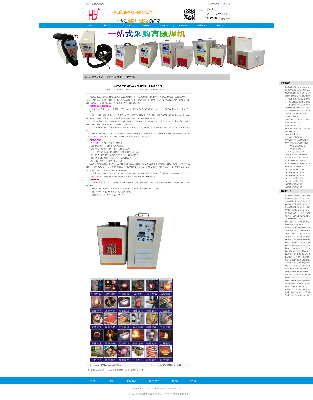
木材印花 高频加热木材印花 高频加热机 (298, 274)
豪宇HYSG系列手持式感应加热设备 (296, 143)
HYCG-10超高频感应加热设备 (294, 175)
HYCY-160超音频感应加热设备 (295, 146)
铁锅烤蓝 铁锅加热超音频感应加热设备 (297, 266)
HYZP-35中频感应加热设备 (293, 184)
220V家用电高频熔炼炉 (292, 134)
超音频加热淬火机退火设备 (293, 137)
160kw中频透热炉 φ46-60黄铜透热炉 (108, 365)
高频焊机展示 (131, 381)
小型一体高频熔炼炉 (291, 116)
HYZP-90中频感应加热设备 (293, 187)
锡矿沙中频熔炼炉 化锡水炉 (294, 219)
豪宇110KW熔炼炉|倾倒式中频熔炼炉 (297, 158)
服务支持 (183, 25)
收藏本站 (215, 4)
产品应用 (145, 25)
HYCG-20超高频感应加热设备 (294, 172)
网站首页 (92, 381)
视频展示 (201, 25)
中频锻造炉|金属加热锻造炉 (294, 166)
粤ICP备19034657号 (180, 394)
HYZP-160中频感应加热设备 (294, 178)
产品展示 (126, 25)
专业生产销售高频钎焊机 (293, 125)
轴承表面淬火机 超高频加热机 (113, 370)
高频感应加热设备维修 (134, 370)
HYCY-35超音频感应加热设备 (294, 149)
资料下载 (175, 381)
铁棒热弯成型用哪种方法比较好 (170, 365)
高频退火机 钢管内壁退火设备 (294, 286)
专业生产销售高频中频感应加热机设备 (297, 119)
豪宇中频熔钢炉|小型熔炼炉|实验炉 (296, 160)
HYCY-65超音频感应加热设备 (294, 152)
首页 (90, 25)
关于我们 (107, 25)
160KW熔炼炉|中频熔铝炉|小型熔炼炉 (297, 155)
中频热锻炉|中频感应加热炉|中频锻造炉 (297, 128)
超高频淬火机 (96, 370)
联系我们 (227, 4)
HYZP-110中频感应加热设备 (294, 181)
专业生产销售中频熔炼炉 (293, 122)
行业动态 (164, 25)
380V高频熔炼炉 (290, 131)
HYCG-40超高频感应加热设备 (294, 169)
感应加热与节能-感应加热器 (294, 225)
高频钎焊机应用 (154, 381)
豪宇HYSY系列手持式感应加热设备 (296, 140)
